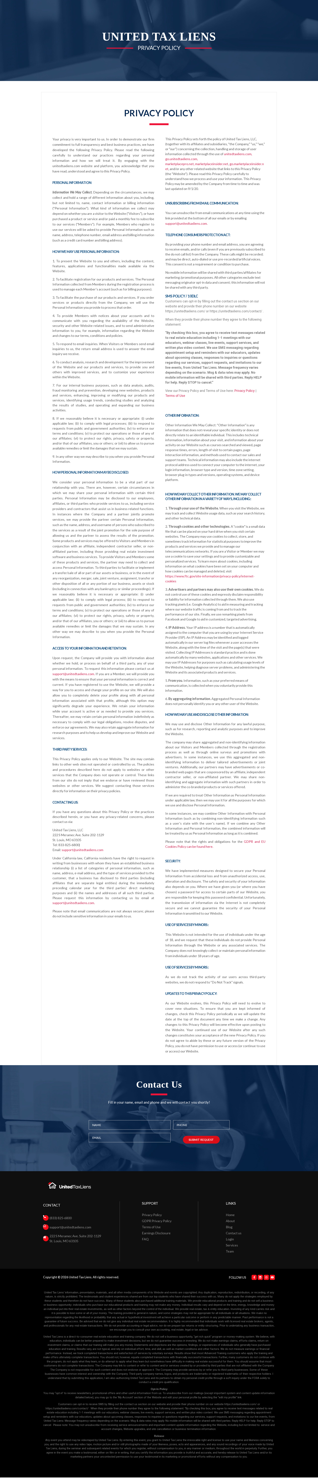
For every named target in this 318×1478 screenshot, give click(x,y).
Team (230, 1251)
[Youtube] (272, 1277)
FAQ (145, 1239)
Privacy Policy (244, 391)
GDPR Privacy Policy (157, 1221)
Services (232, 1245)
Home (230, 1215)
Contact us (233, 1233)
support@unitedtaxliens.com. (73, 674)
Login (230, 1239)
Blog (229, 1227)
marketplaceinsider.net (211, 164)
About (230, 1221)
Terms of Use (175, 396)
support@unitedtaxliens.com (82, 850)
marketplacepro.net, (180, 164)
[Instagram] (266, 1277)
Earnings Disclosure (156, 1233)
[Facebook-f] (254, 1277)
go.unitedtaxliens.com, (181, 159)
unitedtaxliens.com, (238, 154)
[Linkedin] (260, 1277)
